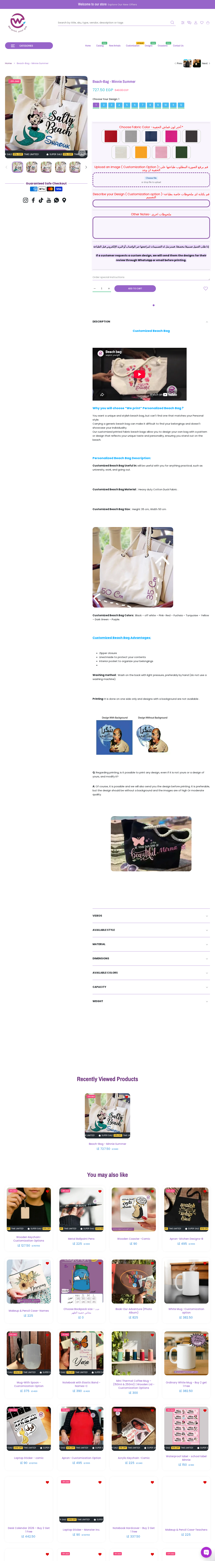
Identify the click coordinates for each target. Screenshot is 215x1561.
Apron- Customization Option (81, 1458)
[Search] (172, 22)
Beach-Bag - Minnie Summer (107, 1144)
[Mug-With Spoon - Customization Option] (29, 1353)
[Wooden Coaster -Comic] (134, 1210)
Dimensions (101, 958)
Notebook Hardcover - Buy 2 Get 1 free (134, 1529)
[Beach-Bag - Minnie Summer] (107, 1115)
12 (181, 105)
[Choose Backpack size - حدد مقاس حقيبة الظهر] (81, 1281)
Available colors (105, 972)
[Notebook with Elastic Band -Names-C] (81, 1353)
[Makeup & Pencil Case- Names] (29, 1281)
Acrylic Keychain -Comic (134, 1458)
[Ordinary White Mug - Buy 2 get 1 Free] (186, 1353)
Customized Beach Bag (151, 331)
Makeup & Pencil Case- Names (29, 1310)
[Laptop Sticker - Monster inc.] (81, 1500)
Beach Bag (123, 458)
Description (101, 321)
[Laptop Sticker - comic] (29, 1429)
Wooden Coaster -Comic (133, 1239)
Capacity (99, 987)
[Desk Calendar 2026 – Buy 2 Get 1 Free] (29, 1500)
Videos (97, 915)
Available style (104, 930)
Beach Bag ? (174, 408)
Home (8, 63)
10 (166, 105)
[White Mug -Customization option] (186, 1281)
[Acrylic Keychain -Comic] (134, 1429)
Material (99, 944)
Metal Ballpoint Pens (81, 1239)
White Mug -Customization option (186, 1310)
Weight (98, 1001)
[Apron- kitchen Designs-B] (186, 1210)
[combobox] (117, 22)
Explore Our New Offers (122, 4)
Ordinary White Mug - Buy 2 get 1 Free (186, 1384)
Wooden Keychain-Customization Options (28, 1238)
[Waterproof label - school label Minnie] (186, 1429)
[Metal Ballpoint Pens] (81, 1210)
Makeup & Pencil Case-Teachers (186, 1529)
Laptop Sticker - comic (29, 1458)
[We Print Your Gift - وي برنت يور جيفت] (18, 23)
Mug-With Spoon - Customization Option (29, 1384)
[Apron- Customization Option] (81, 1429)
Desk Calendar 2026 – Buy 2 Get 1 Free (29, 1529)
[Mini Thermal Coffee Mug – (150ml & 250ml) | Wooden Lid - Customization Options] (134, 1353)
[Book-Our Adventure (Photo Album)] (134, 1281)
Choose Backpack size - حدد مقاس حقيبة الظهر (81, 1310)
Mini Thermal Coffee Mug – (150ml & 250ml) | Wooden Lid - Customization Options (133, 1384)
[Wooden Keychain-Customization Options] (29, 1210)
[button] (189, 23)
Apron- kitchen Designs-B (186, 1239)
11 (173, 105)
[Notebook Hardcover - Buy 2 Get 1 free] (134, 1500)
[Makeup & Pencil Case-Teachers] (186, 1500)
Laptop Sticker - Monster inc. (81, 1529)
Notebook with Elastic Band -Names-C (81, 1384)
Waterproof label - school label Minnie (186, 1457)
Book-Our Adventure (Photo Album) (134, 1310)
